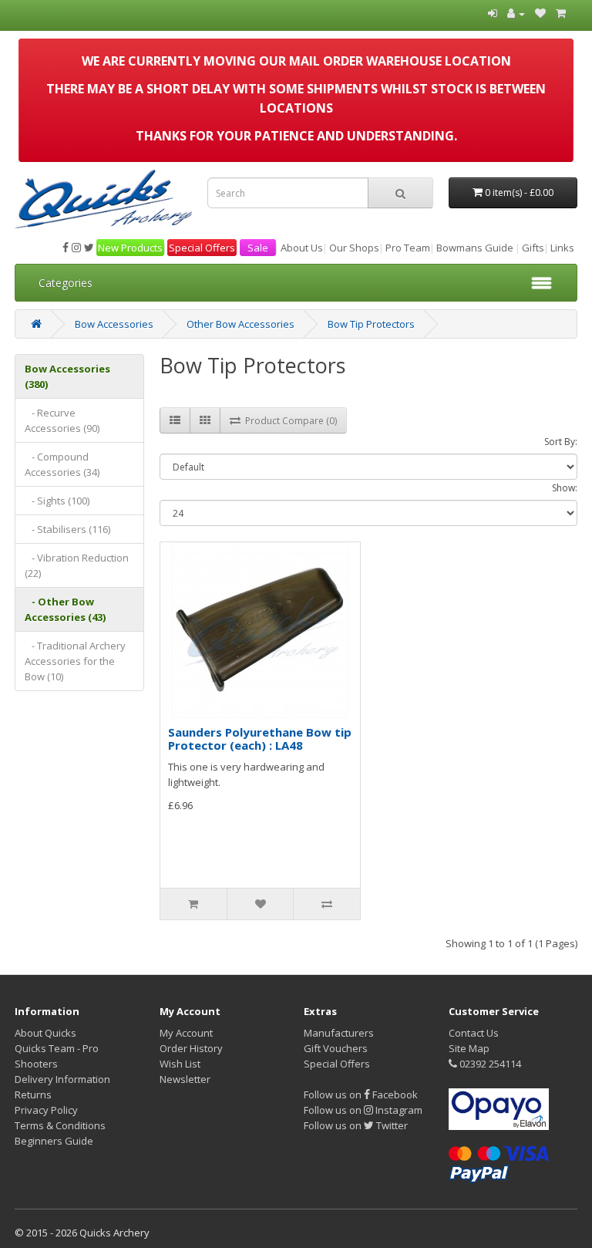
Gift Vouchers (336, 1048)
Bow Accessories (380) (67, 376)
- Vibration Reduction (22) (77, 565)
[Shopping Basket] (561, 13)
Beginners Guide (54, 1141)
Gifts (533, 248)
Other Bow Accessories (240, 324)
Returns (33, 1094)
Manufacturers (339, 1033)
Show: (564, 487)
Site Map (469, 1048)
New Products (130, 248)
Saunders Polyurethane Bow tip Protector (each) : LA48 (260, 738)
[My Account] (516, 13)
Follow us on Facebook (361, 1094)
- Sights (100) (57, 501)
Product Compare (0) (288, 420)
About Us (302, 248)
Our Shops (354, 248)
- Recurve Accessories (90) (62, 420)
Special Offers (202, 248)
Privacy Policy (46, 1110)
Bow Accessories (114, 324)
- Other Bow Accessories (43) (65, 609)
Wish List (180, 1064)
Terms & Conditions (60, 1125)
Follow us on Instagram (363, 1110)
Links (562, 248)
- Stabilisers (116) (67, 529)
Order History (191, 1048)
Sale (257, 248)
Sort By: (560, 441)
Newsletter (185, 1079)
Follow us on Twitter (356, 1125)
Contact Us (474, 1033)
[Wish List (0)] (540, 13)
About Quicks (45, 1033)
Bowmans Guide (474, 248)
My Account (186, 1033)
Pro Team (407, 248)
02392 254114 (489, 1064)
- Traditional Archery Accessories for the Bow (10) (75, 661)
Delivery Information (62, 1079)
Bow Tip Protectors (371, 324)
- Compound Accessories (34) (62, 464)
